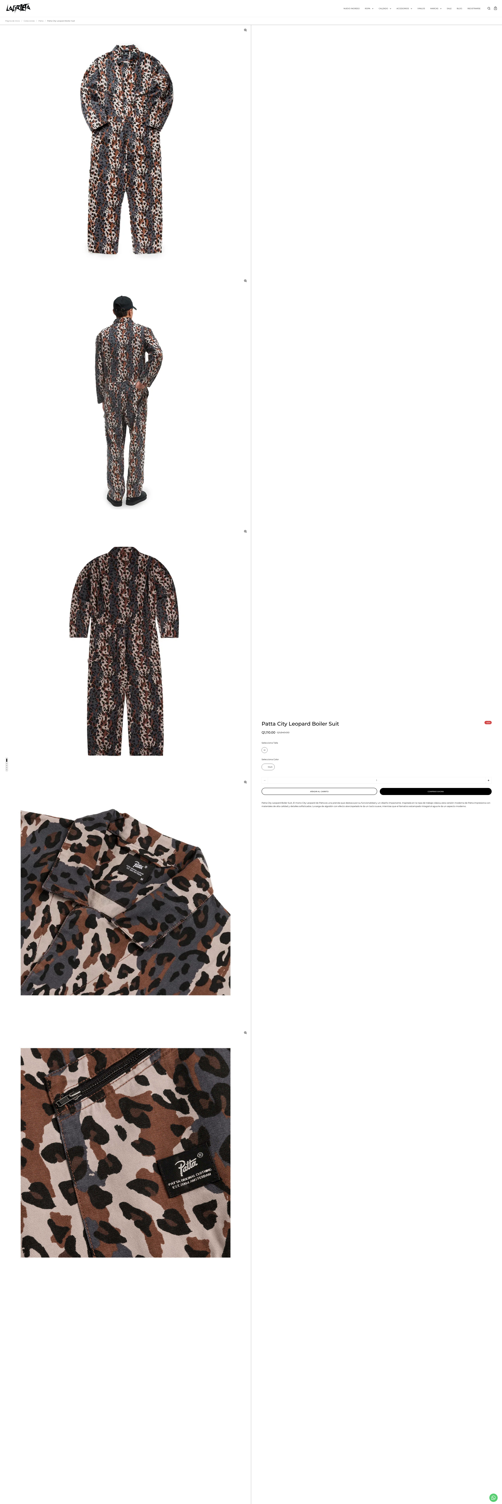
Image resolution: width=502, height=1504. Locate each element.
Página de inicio (12, 21)
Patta (40, 21)
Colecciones (29, 21)
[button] (488, 780)
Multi (270, 767)
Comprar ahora (436, 791)
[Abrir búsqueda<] (489, 8)
